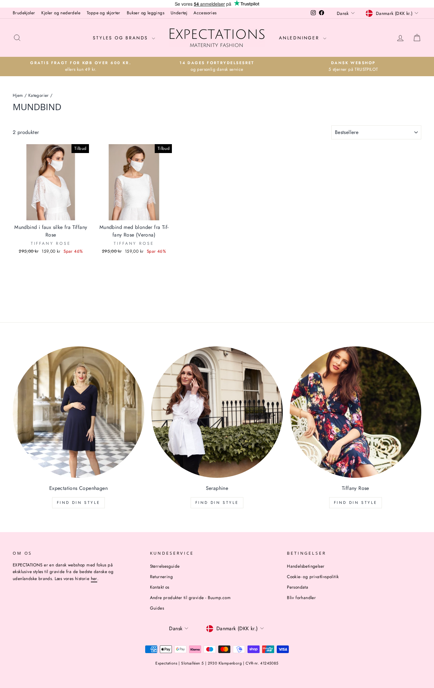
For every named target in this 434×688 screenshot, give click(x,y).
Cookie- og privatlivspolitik (313, 576)
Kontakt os (159, 587)
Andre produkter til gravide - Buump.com (190, 597)
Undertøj (179, 13)
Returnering (161, 576)
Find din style (78, 502)
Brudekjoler (24, 13)
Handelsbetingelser (305, 566)
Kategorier (38, 95)
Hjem (18, 95)
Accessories (204, 13)
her (94, 578)
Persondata (297, 587)
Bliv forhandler (301, 597)
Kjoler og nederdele (60, 13)
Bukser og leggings (145, 13)
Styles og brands (121, 38)
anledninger (300, 38)
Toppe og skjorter (103, 13)
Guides (157, 608)
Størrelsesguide (165, 566)
